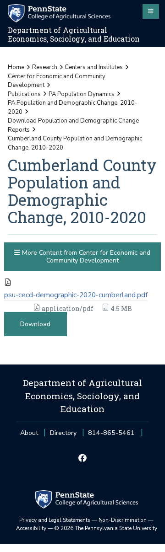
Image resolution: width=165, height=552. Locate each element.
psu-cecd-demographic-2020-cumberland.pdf (76, 295)
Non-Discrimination (123, 520)
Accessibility (31, 528)
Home (16, 67)
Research (44, 67)
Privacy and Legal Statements (54, 520)
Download (35, 324)
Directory (63, 433)
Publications (24, 94)
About (29, 433)
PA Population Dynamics (82, 94)
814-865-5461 (111, 436)
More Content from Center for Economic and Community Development (85, 256)
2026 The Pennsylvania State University (106, 528)
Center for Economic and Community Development (56, 81)
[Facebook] (82, 458)
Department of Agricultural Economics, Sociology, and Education (74, 34)
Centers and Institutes (94, 67)
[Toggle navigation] (151, 11)
